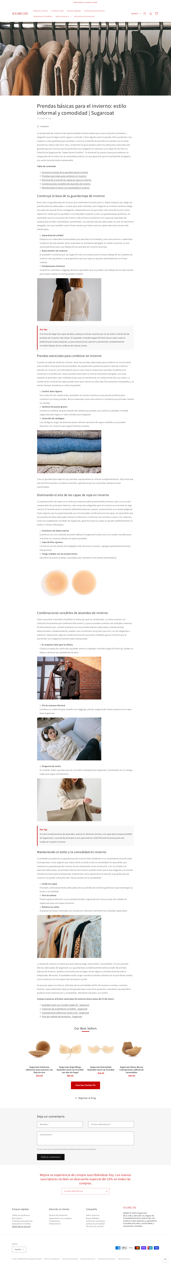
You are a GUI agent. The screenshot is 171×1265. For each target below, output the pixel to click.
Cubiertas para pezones (22, 1221)
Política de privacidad (70, 1259)
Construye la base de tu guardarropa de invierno (65, 172)
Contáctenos (54, 1221)
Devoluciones (55, 1223)
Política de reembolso (95, 1221)
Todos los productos (21, 1215)
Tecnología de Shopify (34, 1259)
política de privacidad (95, 1223)
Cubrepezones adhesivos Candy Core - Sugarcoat (65, 1012)
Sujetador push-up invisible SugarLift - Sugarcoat (65, 1005)
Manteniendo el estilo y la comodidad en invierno (66, 187)
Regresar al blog (87, 1097)
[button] (63, 16)
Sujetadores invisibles (21, 1223)
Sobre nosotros (92, 1215)
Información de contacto (106, 1259)
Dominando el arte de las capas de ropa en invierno (66, 180)
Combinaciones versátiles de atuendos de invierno (66, 183)
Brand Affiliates (92, 1218)
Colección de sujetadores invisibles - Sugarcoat (64, 1008)
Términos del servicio (87, 1259)
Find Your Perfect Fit (85, 1085)
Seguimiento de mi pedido (60, 1218)
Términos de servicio (95, 1226)
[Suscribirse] (106, 1191)
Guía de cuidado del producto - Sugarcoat (62, 1016)
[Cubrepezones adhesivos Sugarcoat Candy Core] (69, 604)
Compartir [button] (44, 126)
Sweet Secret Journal (21, 1226)
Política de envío (124, 1259)
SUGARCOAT (22, 1259)
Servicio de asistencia (58, 1215)
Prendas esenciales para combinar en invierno (64, 176)
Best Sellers (17, 1218)
